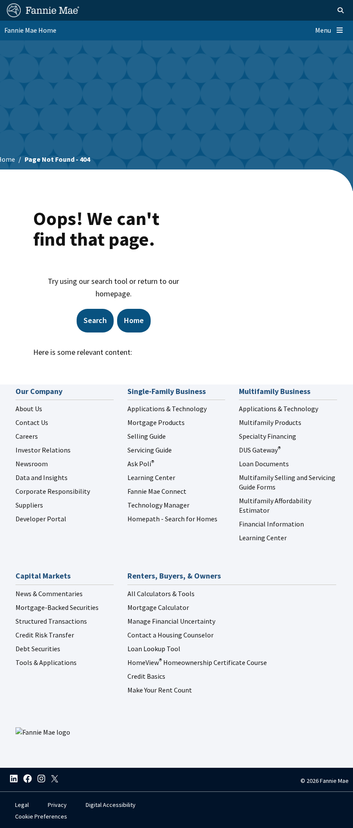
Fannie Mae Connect (156, 491)
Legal (22, 805)
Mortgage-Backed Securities (57, 607)
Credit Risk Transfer (44, 635)
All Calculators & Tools (161, 593)
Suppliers (29, 505)
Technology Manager (158, 505)
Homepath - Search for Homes (172, 518)
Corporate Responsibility (52, 491)
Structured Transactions (51, 621)
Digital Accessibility (111, 805)
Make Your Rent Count (159, 690)
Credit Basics (146, 676)
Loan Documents (264, 463)
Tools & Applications (46, 662)
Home (134, 320)
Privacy (57, 805)
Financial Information (271, 524)
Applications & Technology (167, 408)
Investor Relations (43, 450)
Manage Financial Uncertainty (171, 621)
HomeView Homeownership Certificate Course (197, 662)
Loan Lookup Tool (153, 648)
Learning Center (151, 477)
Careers (26, 436)
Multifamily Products (270, 422)
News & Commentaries (49, 593)
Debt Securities (37, 648)
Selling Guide (146, 436)
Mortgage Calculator (158, 607)
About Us (28, 408)
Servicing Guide (149, 450)
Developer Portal (40, 518)
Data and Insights (41, 477)
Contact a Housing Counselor (170, 635)
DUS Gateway (260, 450)
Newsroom (31, 463)
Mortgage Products (156, 422)
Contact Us (31, 422)
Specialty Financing (267, 436)
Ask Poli (140, 463)
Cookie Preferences (41, 816)
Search (95, 320)
